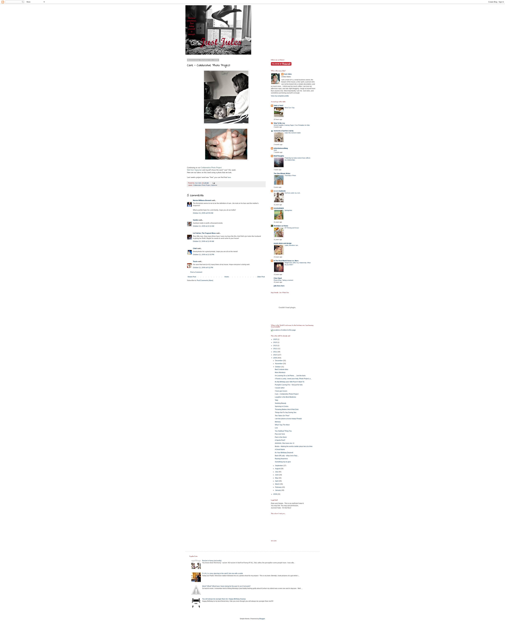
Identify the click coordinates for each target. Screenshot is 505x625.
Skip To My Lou (279, 123)
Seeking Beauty (280, 403)
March (277, 484)
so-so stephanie (280, 191)
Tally (276, 400)
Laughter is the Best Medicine (285, 397)
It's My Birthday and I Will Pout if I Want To (289, 382)
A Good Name (280, 449)
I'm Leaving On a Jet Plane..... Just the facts (290, 376)
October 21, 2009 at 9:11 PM (203, 267)
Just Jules (288, 74)
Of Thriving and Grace (292, 228)
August (278, 469)
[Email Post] (213, 183)
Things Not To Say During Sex (285, 412)
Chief (195, 248)
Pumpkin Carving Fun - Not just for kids (289, 385)
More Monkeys (280, 372)
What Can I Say (290, 107)
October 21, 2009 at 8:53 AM (203, 213)
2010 (275, 355)
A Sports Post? (280, 440)
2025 (275, 150)
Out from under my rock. (292, 193)
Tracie (195, 261)
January (278, 490)
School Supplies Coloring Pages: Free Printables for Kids (292, 125)
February (278, 487)
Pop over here (280, 434)
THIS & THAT (278, 106)
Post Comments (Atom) (205, 280)
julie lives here (279, 286)
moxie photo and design (282, 243)
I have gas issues (281, 391)
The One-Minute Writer (282, 173)
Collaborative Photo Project (211, 168)
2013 (275, 346)
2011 (275, 352)
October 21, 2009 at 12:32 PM (203, 254)
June (277, 475)
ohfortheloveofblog (281, 148)
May (277, 478)
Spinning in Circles (281, 406)
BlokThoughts (279, 156)
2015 (275, 342)
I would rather (280, 388)
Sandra (195, 220)
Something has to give (283, 462)
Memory (278, 422)
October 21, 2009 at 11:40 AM (203, 241)
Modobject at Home (281, 226)
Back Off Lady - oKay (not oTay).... (287, 456)
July (276, 472)
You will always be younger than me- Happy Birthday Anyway (224, 599)
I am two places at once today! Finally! (288, 419)
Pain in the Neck (281, 437)
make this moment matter (293, 133)
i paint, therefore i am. (291, 245)
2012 (275, 349)
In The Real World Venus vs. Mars (286, 261)
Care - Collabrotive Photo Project (286, 394)
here (229, 177)
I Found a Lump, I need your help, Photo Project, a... (293, 379)
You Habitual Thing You (283, 431)
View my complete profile (280, 96)
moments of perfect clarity (284, 131)
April (277, 481)
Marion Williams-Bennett (202, 200)
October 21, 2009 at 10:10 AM (203, 226)
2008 (275, 494)
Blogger (262, 619)
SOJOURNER (279, 208)
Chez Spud (278, 278)
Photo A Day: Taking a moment (283, 280)
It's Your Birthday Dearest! (284, 453)
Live (276, 428)
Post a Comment (196, 272)
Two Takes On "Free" (282, 416)
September (279, 466)
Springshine (288, 210)
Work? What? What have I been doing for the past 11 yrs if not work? (226, 586)
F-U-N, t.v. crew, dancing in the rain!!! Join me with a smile (222, 573)
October (278, 367)
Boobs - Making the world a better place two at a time (293, 446)
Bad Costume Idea (281, 369)
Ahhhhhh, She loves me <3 (284, 443)
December (279, 361)
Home (226, 277)
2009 (275, 358)
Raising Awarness (281, 459)
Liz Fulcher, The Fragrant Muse (204, 233)
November (279, 364)
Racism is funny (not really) (211, 561)
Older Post (261, 277)
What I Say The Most (282, 425)
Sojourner (214, 185)
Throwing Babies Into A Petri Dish (287, 409)
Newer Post (192, 277)
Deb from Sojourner (194, 170)
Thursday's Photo (290, 175)
